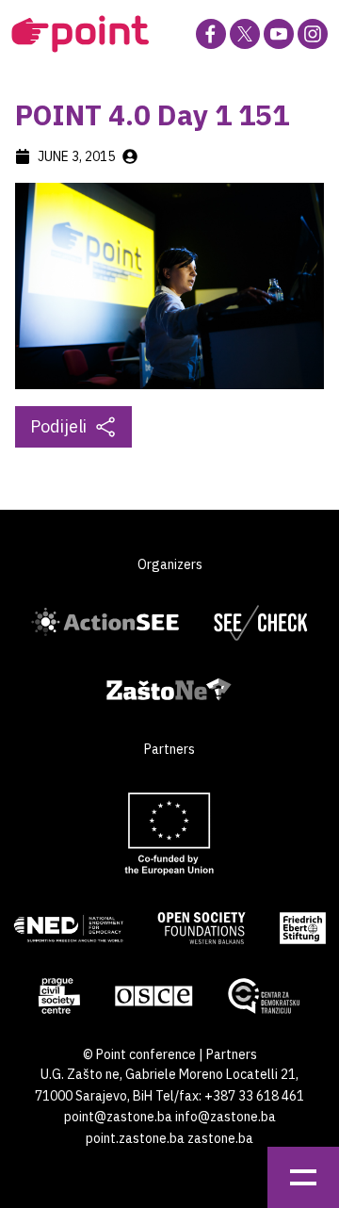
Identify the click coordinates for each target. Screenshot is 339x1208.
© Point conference (139, 1054)
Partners (231, 1054)
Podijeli (58, 426)
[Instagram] (313, 34)
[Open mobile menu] (303, 1177)
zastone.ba (220, 1138)
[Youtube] (279, 34)
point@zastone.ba (118, 1116)
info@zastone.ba (225, 1116)
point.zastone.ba (135, 1138)
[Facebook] (211, 34)
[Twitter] (245, 34)
